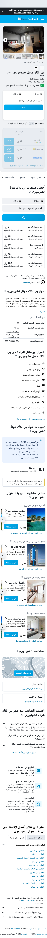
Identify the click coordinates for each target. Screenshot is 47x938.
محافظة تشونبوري (41, 934)
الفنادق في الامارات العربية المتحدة (30, 868)
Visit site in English (22, 12)
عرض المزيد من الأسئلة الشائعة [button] (23, 752)
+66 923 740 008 (36, 81)
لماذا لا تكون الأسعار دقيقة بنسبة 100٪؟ (26, 916)
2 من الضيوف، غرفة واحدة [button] (30, 100)
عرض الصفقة (11, 526)
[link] (27, 533)
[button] (3, 11)
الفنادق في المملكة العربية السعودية (30, 857)
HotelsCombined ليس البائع (30, 907)
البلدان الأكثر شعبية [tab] (35, 837)
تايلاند (30, 928)
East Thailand (15, 928)
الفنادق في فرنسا (37, 879)
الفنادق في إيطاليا (37, 886)
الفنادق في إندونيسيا (36, 865)
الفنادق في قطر (38, 854)
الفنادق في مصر (38, 876)
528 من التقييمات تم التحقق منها (20, 85)
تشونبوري (24, 934)
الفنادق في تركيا (38, 861)
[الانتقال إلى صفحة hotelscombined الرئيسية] (28, 19)
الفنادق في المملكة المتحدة (33, 883)
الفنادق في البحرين (37, 872)
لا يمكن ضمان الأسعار (27, 900)
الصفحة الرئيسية (40, 928)
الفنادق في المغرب (37, 850)
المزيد (42, 311)
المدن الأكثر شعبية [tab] (17, 837)
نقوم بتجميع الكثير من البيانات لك (29, 912)
